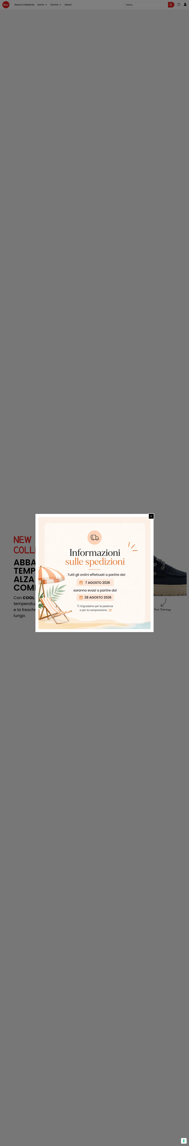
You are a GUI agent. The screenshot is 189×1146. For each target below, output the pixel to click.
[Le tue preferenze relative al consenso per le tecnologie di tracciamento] (184, 1141)
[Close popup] (151, 516)
